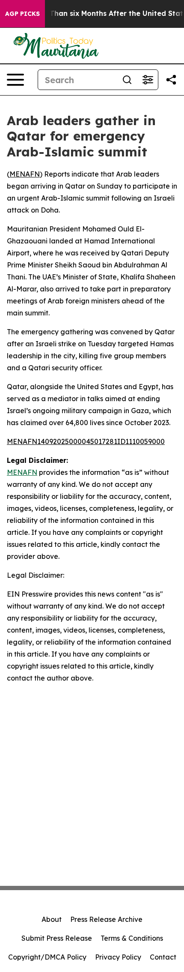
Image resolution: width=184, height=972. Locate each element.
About (52, 919)
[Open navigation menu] (15, 79)
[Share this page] (171, 79)
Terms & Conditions (132, 938)
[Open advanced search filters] (147, 80)
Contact (163, 957)
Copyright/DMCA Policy (47, 957)
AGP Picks (22, 14)
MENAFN (24, 174)
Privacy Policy (118, 957)
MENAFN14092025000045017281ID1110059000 (86, 441)
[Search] (127, 80)
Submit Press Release (56, 938)
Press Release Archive (106, 919)
